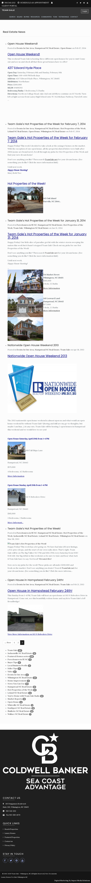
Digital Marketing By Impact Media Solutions (72, 880)
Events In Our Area (25, 48)
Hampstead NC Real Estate (47, 48)
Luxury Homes (10, 833)
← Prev (7, 642)
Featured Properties (12, 837)
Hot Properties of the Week (72, 128)
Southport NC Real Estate (19, 708)
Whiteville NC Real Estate (19, 705)
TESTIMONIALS (64, 17)
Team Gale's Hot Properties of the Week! (34, 528)
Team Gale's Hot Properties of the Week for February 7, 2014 (47, 124)
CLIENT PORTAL (9, 6)
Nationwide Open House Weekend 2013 (33, 345)
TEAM (55, 17)
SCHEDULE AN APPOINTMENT (34, 2)
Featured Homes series (18, 656)
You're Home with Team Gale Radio (24, 696)
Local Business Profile (17, 665)
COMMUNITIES (46, 17)
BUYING (26, 17)
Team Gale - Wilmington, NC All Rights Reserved (27, 874)
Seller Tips (12, 668)
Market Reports (15, 699)
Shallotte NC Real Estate (19, 711)
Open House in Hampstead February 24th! (36, 580)
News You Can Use (16, 683)
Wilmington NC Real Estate (53, 131)
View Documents (51, 874)
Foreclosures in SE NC (27, 225)
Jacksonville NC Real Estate (25, 536)
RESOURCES (35, 17)
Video (10, 671)
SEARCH (12, 17)
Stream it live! (45, 559)
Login (85, 11)
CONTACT (74, 17)
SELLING (19, 17)
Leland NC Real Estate (18, 131)
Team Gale (18, 228)
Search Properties (11, 829)
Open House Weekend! (23, 44)
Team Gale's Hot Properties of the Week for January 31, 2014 (47, 220)
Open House (66, 48)
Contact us (9, 841)
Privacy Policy (10, 845)
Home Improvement (17, 680)
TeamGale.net (51, 159)
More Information (51, 288)
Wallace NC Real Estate (18, 714)
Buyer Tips (12, 662)
